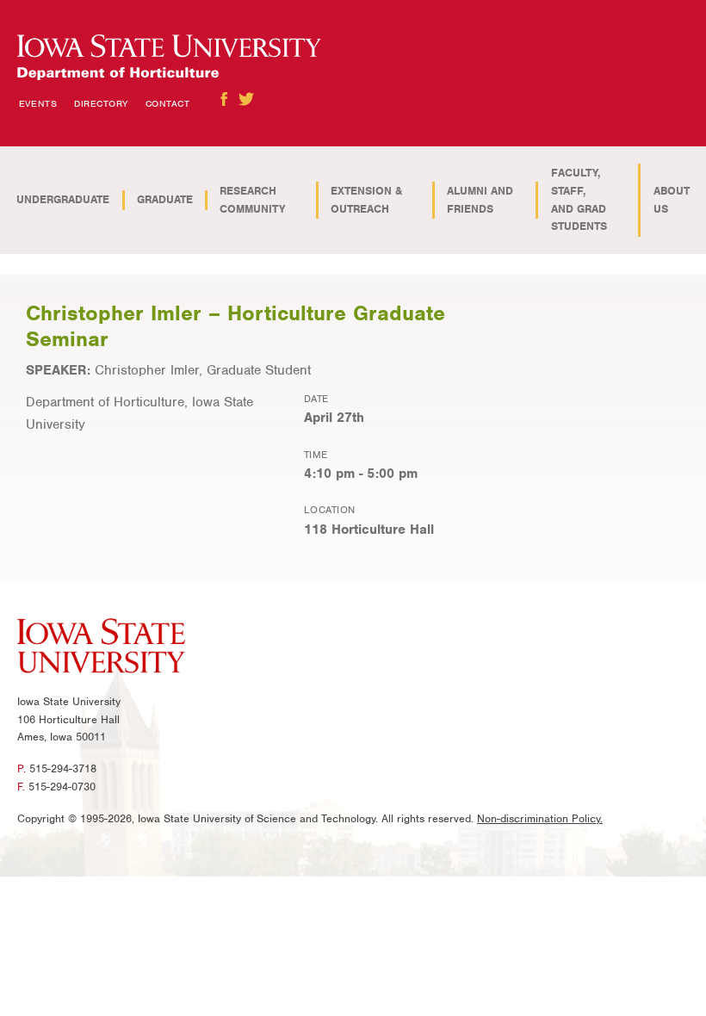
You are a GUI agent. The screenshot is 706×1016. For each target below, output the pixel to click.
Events (38, 103)
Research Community (252, 199)
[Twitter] (246, 99)
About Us (671, 199)
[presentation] (169, 58)
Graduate (165, 199)
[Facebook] (224, 99)
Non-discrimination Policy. (540, 818)
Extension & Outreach (366, 199)
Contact (168, 103)
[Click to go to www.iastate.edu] (101, 648)
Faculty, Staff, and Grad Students (579, 199)
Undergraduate (62, 199)
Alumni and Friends (480, 199)
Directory (101, 103)
